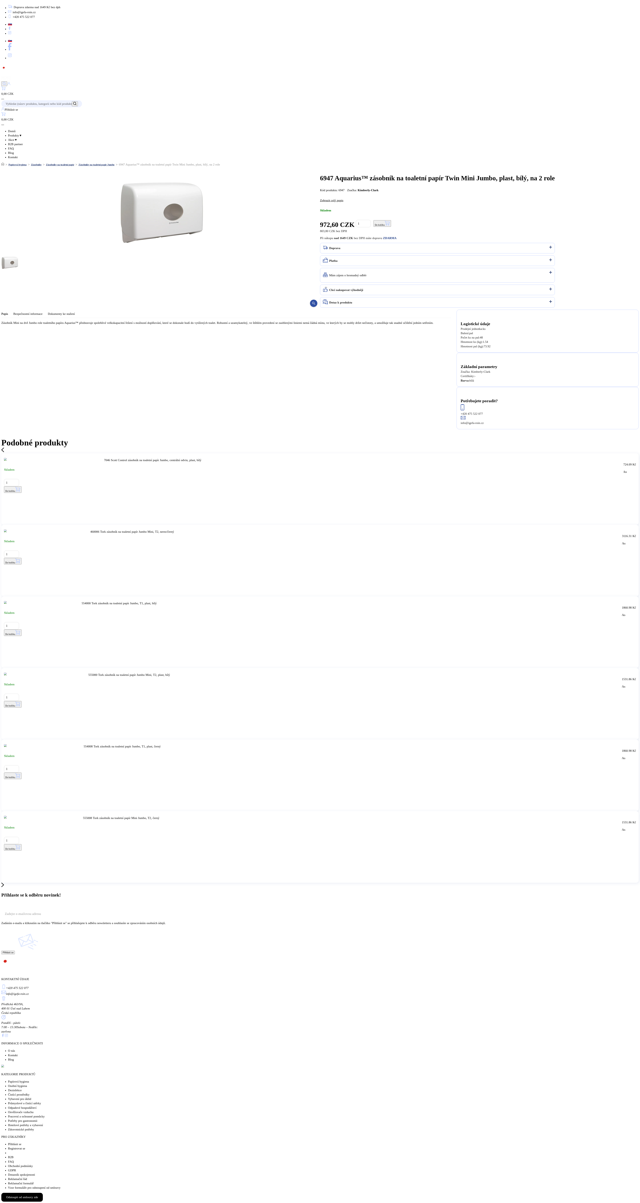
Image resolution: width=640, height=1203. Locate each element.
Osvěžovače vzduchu (21, 1112)
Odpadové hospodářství (22, 1107)
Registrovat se (16, 1148)
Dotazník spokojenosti (21, 1174)
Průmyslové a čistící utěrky (24, 1103)
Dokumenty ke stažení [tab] (61, 313)
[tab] (437, 248)
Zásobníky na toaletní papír (60, 164)
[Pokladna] (3, 89)
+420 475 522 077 (17, 988)
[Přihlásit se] (8, 84)
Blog (11, 152)
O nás (11, 1050)
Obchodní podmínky (20, 1166)
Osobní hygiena (17, 1086)
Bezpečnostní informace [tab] (27, 313)
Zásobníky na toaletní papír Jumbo (96, 164)
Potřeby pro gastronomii (22, 1120)
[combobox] (40, 103)
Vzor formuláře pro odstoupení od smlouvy (34, 1187)
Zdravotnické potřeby (21, 1129)
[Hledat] (4, 83)
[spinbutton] (363, 223)
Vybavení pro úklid (19, 1099)
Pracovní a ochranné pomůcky (26, 1116)
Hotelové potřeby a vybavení (25, 1125)
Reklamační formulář (21, 1183)
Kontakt (13, 157)
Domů (12, 131)
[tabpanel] (226, 323)
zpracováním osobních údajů (147, 923)
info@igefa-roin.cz (17, 993)
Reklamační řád (17, 1179)
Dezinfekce (15, 1090)
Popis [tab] (4, 313)
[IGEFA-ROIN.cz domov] (10, 79)
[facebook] (3, 1036)
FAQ (11, 148)
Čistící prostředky (19, 1094)
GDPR (12, 1170)
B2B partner (15, 144)
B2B (11, 1157)
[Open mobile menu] (2, 99)
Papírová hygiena (17, 164)
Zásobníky (36, 164)
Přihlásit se (14, 1144)
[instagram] (6, 1036)
